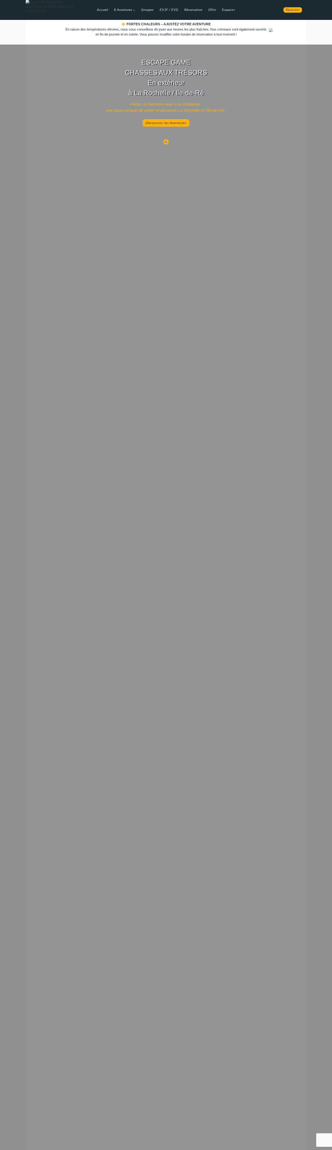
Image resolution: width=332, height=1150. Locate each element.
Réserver (293, 10)
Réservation (193, 10)
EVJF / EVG (169, 10)
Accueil (102, 10)
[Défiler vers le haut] (327, 1136)
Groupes (147, 10)
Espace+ (228, 10)
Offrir (212, 10)
